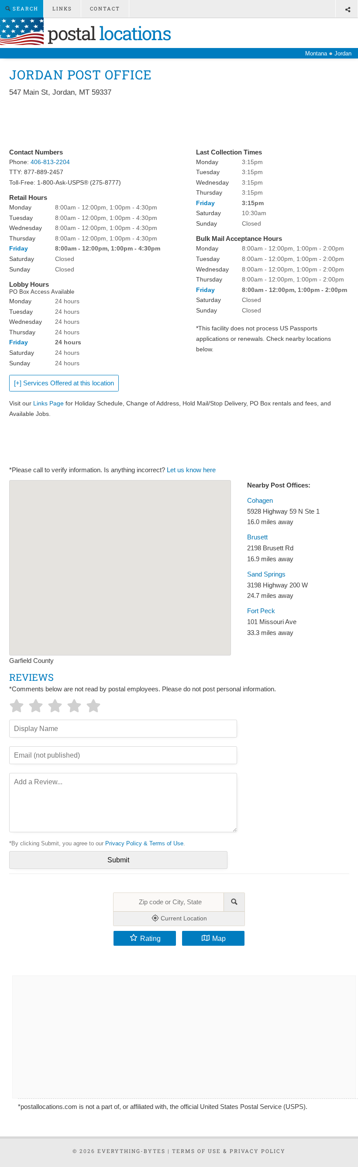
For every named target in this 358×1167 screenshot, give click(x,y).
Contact (105, 8)
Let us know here (191, 470)
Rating (150, 938)
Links (62, 8)
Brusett (257, 537)
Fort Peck (261, 611)
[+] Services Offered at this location (64, 383)
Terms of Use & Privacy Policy (229, 1150)
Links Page (48, 403)
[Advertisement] (168, 123)
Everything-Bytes (131, 1150)
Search (24, 8)
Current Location (183, 918)
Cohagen (260, 500)
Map (219, 938)
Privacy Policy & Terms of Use (144, 843)
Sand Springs (266, 574)
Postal (107, 33)
